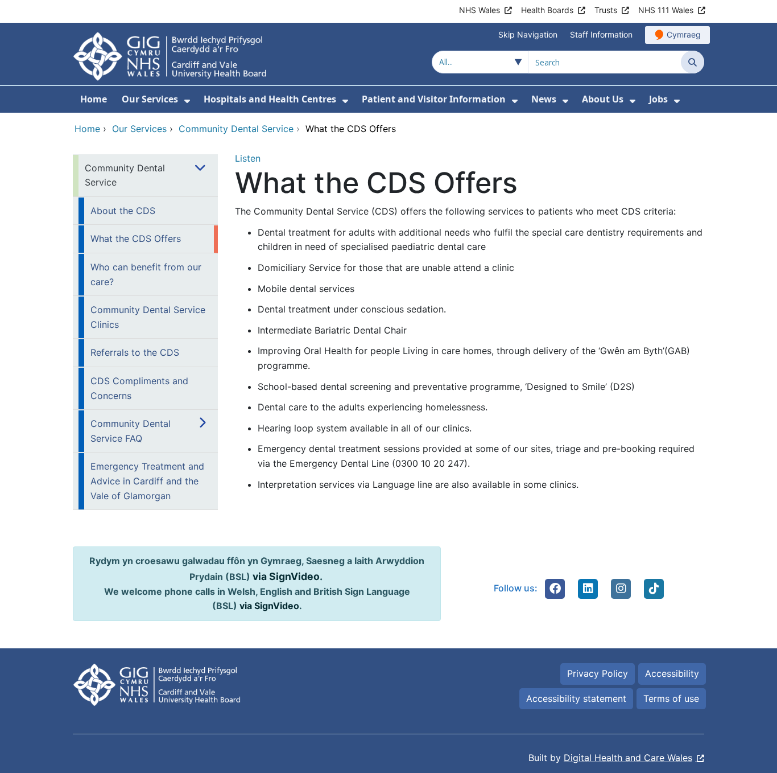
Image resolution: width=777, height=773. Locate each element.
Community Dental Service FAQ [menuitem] (130, 431)
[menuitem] (187, 101)
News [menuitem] (543, 99)
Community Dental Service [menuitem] (125, 175)
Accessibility (672, 673)
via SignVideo (286, 576)
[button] (555, 589)
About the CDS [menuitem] (122, 210)
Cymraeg (684, 34)
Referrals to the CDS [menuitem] (134, 352)
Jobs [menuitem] (658, 99)
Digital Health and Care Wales (628, 757)
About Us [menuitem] (602, 99)
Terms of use (671, 698)
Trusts (605, 10)
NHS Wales (479, 10)
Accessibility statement (576, 698)
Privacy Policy (597, 673)
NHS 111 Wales (665, 10)
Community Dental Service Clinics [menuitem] (147, 317)
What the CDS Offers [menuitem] (135, 238)
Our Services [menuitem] (150, 99)
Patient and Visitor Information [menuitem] (434, 99)
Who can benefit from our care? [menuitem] (145, 274)
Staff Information (601, 34)
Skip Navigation (527, 34)
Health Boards (547, 10)
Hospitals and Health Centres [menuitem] (270, 99)
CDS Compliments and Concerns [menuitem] (139, 388)
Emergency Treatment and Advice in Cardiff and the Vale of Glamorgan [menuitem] (147, 480)
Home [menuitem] (93, 99)
